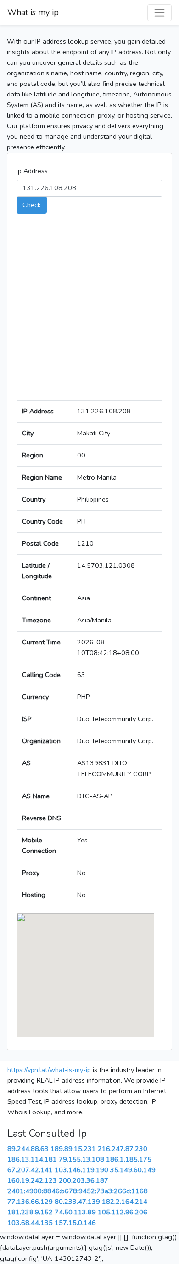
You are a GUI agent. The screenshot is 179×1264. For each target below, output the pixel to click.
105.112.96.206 (122, 1212)
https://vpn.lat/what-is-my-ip (49, 1069)
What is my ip (33, 12)
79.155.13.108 (81, 1159)
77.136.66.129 (30, 1201)
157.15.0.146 (75, 1222)
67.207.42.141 (30, 1169)
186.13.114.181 (32, 1159)
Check (31, 204)
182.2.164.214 (124, 1201)
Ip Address (32, 170)
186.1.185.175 (128, 1159)
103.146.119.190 (81, 1169)
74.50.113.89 (75, 1212)
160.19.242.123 (32, 1180)
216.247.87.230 (122, 1148)
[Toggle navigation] (159, 12)
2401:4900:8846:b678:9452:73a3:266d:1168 (77, 1191)
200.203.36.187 (83, 1180)
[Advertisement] (89, 310)
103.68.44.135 (30, 1222)
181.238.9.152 (30, 1212)
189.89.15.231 (73, 1148)
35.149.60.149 (133, 1169)
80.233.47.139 (77, 1201)
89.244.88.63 (28, 1148)
